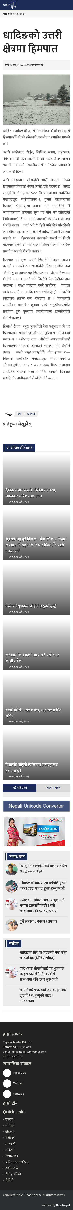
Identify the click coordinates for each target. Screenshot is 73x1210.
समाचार (9, 1125)
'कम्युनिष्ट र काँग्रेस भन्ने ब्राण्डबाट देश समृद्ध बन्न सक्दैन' (43, 868)
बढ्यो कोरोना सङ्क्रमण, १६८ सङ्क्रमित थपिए (33, 713)
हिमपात (31, 414)
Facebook (19, 1072)
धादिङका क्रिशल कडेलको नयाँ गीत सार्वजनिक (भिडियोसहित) (43, 955)
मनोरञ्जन (9, 1137)
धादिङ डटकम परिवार (16, 1162)
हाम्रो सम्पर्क (11, 1168)
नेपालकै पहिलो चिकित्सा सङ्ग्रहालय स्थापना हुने (31, 768)
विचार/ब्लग (11, 1155)
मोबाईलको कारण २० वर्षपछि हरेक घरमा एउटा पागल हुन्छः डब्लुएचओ (42, 886)
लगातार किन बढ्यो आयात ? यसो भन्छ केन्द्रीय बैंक (32, 658)
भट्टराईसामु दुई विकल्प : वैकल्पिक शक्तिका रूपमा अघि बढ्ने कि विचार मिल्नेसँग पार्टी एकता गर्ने (35, 545)
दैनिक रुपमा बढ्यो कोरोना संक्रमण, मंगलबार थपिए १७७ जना (30, 493)
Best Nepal (63, 1205)
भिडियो (9, 1180)
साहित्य (9, 1149)
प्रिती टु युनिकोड (14, 1174)
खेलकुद (9, 1131)
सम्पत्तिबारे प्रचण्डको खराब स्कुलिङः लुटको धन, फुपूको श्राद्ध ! (43, 993)
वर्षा (19, 414)
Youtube (18, 1093)
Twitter (17, 1083)
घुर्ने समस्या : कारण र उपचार (38, 922)
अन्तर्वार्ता (10, 1143)
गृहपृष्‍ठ (9, 1119)
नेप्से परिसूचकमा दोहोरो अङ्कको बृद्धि (30, 606)
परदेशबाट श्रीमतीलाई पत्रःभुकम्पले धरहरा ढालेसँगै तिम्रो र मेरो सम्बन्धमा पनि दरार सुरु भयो (42, 905)
